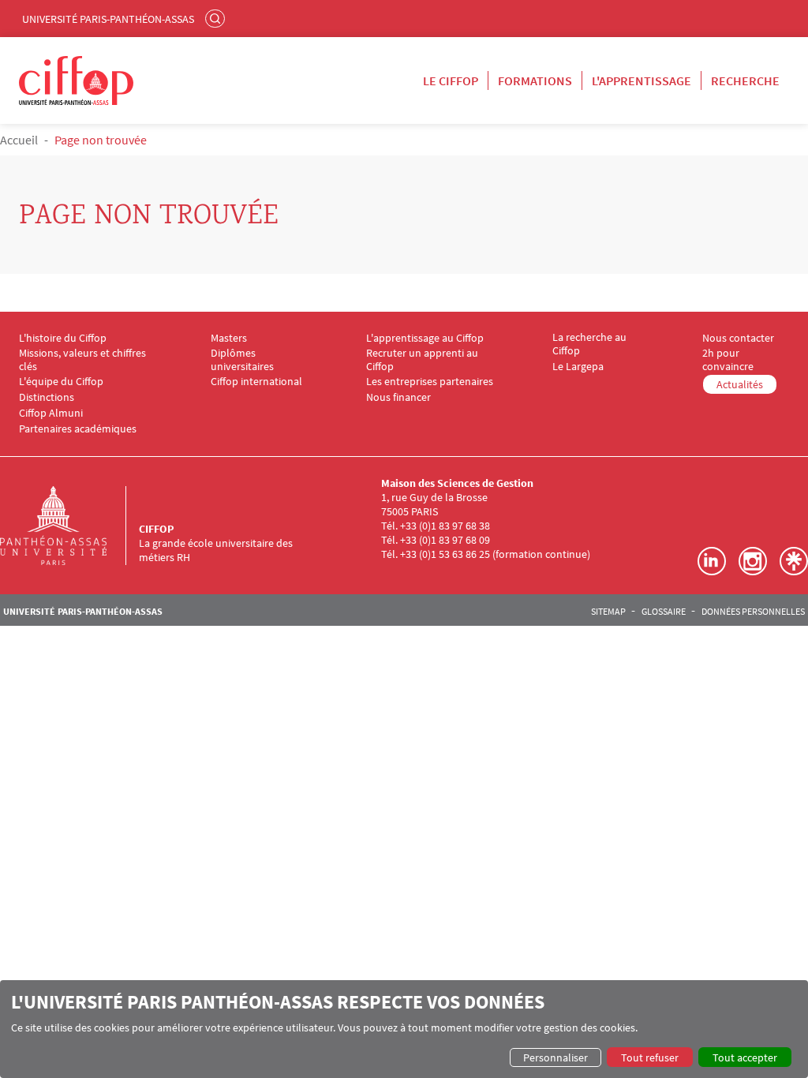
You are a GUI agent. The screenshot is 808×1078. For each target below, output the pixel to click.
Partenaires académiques (78, 429)
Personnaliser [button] (555, 1057)
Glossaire (664, 611)
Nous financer (398, 397)
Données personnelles (753, 611)
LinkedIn (712, 561)
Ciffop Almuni (51, 413)
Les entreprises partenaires (429, 381)
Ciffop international (256, 381)
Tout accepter (745, 1057)
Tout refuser (650, 1057)
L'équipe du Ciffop (61, 381)
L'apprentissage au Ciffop (425, 338)
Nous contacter (738, 338)
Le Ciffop (450, 80)
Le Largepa (578, 366)
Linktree (794, 561)
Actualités (739, 384)
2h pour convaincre (728, 359)
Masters (229, 338)
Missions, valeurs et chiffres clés (82, 359)
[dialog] (404, 1029)
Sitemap (608, 611)
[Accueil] (69, 525)
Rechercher (217, 18)
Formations (535, 80)
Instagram (753, 561)
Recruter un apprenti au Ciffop (422, 359)
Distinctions (46, 397)
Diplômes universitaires (242, 359)
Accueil (19, 140)
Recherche (745, 80)
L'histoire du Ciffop (63, 338)
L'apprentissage (641, 80)
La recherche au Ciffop (589, 344)
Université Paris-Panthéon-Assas (108, 18)
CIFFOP (156, 529)
